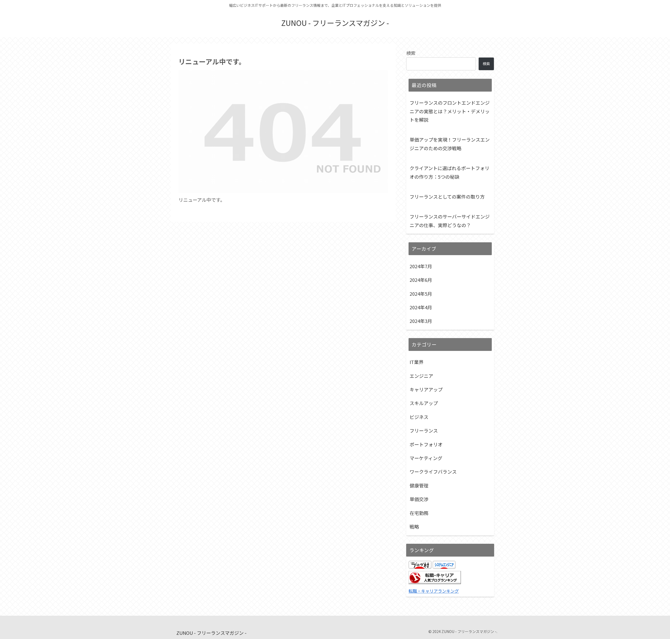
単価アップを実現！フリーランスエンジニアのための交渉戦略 (450, 143)
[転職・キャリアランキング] (435, 582)
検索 (411, 52)
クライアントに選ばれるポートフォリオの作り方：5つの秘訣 (449, 172)
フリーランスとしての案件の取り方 (447, 196)
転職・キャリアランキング (434, 591)
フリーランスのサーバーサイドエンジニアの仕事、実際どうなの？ (450, 220)
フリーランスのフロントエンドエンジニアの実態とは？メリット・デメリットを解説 (450, 111)
